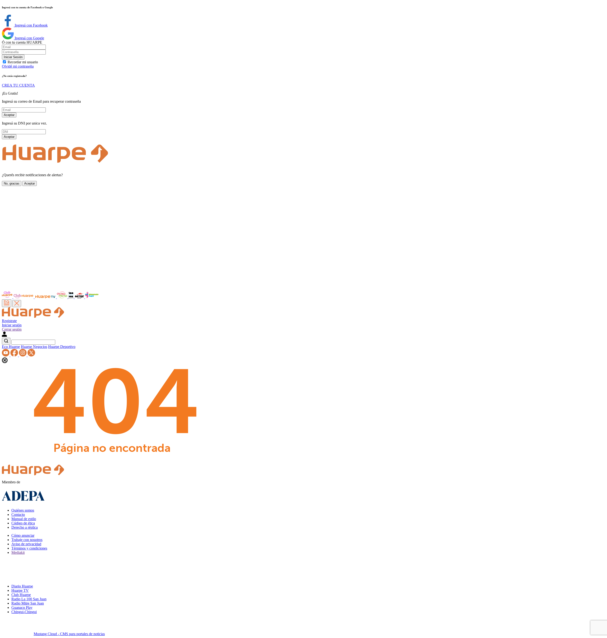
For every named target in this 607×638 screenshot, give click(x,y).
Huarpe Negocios (34, 347)
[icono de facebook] (14, 355)
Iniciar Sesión (13, 57)
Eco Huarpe (11, 347)
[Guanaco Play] (91, 297)
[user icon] (4, 335)
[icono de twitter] (31, 355)
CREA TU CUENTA (18, 85)
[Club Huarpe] (18, 297)
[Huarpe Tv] (46, 297)
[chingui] (62, 297)
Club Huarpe (21, 595)
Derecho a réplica (24, 527)
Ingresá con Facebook (31, 25)
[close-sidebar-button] (16, 303)
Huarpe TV (20, 590)
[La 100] (71, 297)
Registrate (9, 321)
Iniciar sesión (12, 325)
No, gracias (11, 183)
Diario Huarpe (22, 586)
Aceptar (9, 115)
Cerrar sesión (12, 329)
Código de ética (23, 523)
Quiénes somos (22, 510)
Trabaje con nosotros (26, 540)
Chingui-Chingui (24, 612)
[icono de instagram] (23, 355)
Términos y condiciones (29, 548)
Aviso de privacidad (26, 544)
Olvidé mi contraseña (18, 66)
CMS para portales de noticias (69, 634)
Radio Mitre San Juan (27, 603)
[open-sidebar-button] (6, 303)
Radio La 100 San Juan (28, 599)
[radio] (80, 297)
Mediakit (18, 552)
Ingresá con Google (29, 38)
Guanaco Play (21, 608)
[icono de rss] (6, 355)
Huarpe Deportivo (61, 347)
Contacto (18, 515)
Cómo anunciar (22, 535)
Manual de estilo (23, 519)
